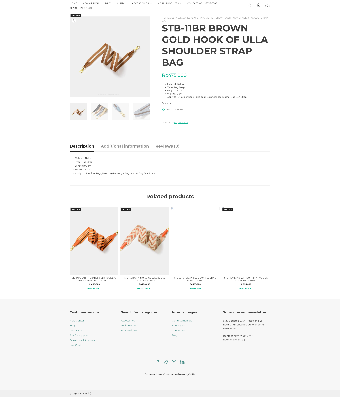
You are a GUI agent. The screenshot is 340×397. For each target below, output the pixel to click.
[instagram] (174, 362)
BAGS (108, 3)
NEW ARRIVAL (91, 3)
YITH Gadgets (129, 330)
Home (165, 18)
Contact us (76, 330)
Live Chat (75, 345)
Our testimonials (182, 320)
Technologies (129, 325)
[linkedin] (182, 362)
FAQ (72, 325)
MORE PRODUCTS (168, 3)
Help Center (77, 320)
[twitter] (166, 362)
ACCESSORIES (140, 3)
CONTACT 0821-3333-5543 (202, 3)
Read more (93, 288)
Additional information (125, 146)
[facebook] (158, 362)
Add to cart (195, 288)
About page (179, 325)
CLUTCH (122, 3)
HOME (73, 3)
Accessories (183, 18)
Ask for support (79, 335)
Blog (174, 335)
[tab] (85, 146)
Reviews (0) (168, 146)
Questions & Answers (82, 340)
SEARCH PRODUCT (81, 8)
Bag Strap (198, 18)
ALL (172, 18)
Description (82, 146)
